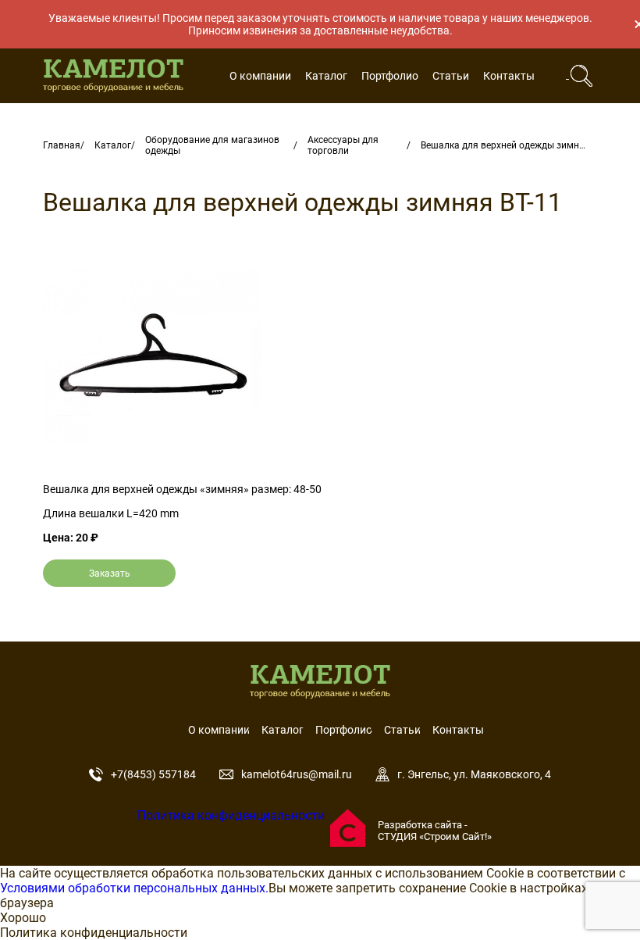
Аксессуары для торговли (343, 145)
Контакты (509, 75)
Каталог (326, 75)
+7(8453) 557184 (153, 774)
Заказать (109, 573)
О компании (260, 75)
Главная (61, 145)
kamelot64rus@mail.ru (296, 774)
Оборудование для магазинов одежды (212, 145)
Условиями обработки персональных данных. (134, 888)
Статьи (450, 75)
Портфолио (389, 75)
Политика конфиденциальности (231, 815)
